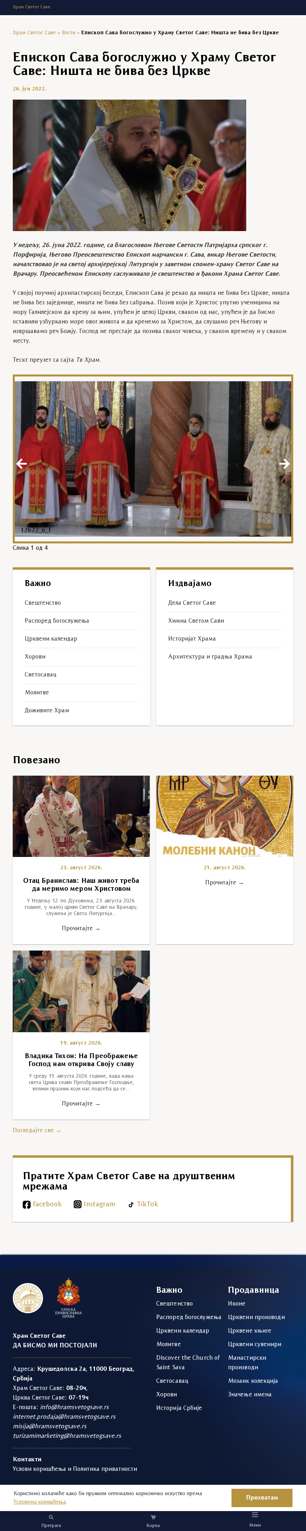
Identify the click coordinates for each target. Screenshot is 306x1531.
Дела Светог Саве (192, 603)
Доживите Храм (47, 711)
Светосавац (40, 675)
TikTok (147, 1204)
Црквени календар (51, 639)
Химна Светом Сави (196, 621)
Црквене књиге (249, 1331)
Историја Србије (179, 1408)
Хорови (35, 657)
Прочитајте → (81, 928)
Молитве (37, 693)
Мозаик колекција (253, 1381)
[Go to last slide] (21, 464)
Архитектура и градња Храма (210, 657)
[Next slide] (284, 464)
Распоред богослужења (57, 621)
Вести (68, 32)
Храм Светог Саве (34, 32)
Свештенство (43, 603)
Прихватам (262, 1498)
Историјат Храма (192, 639)
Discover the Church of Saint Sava (188, 1363)
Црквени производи (256, 1317)
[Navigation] (255, 1514)
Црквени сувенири (255, 1344)
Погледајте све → (37, 1130)
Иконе (237, 1304)
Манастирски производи (247, 1363)
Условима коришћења (40, 1502)
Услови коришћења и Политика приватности (75, 1469)
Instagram (99, 1204)
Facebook (47, 1204)
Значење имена (250, 1395)
